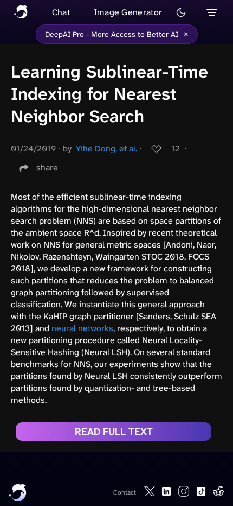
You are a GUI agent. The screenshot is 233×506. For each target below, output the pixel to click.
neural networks (82, 328)
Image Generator (128, 12)
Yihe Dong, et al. (106, 148)
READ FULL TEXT (114, 431)
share (47, 167)
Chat (61, 12)
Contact (124, 492)
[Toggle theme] (181, 12)
